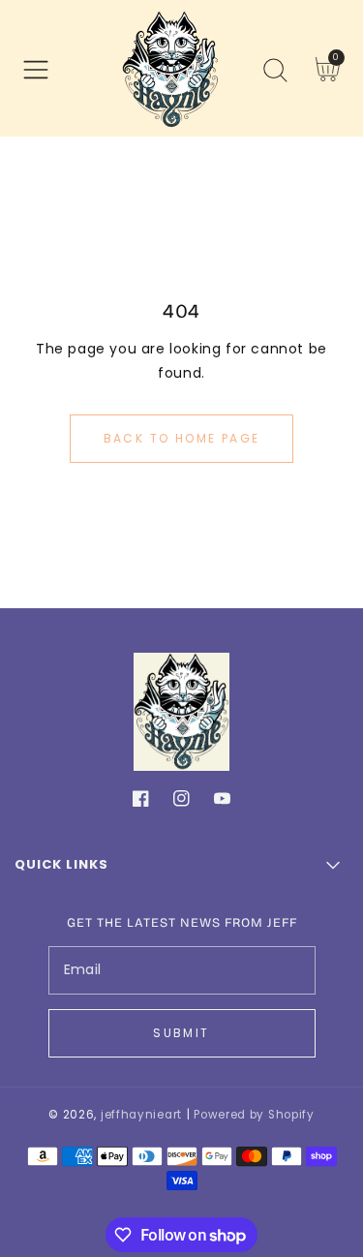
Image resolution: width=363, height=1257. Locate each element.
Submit (181, 1033)
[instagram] (181, 802)
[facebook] (141, 802)
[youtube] (222, 802)
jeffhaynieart (141, 1114)
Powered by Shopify (254, 1114)
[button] (36, 69)
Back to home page (182, 438)
